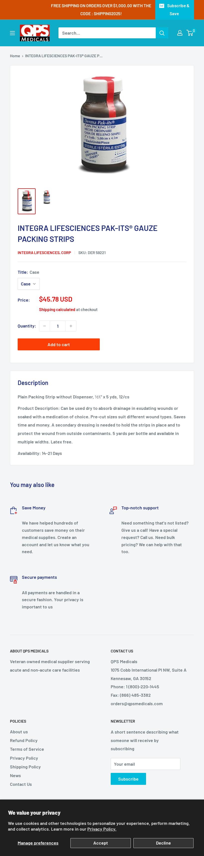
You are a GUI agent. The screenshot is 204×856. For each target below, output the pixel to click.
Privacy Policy (24, 758)
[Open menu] (12, 33)
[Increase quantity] (71, 326)
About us (19, 731)
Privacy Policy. (101, 829)
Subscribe (128, 779)
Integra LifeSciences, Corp (44, 252)
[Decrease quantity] (44, 326)
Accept (100, 843)
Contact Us (21, 784)
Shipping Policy (25, 766)
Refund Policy (24, 740)
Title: (28, 272)
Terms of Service (27, 749)
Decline (163, 843)
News (15, 775)
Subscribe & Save (178, 9)
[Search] (162, 32)
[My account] (179, 33)
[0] (190, 33)
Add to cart (59, 344)
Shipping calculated (57, 309)
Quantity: (27, 325)
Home (15, 55)
